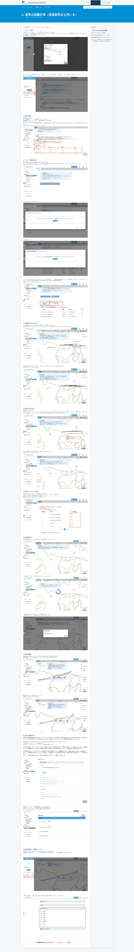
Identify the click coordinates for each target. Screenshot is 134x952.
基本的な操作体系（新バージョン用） (101, 35)
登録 (109, 2)
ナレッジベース (96, 2)
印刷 (94, 27)
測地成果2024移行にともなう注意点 (101, 37)
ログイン (104, 2)
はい (69, 942)
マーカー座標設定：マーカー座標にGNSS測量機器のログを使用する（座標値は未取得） (102, 40)
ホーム (87, 2)
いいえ (61, 942)
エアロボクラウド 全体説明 (99, 32)
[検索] (110, 7)
